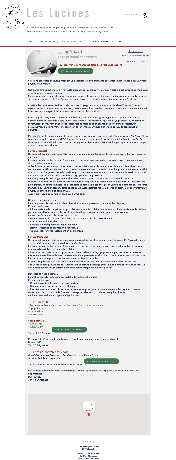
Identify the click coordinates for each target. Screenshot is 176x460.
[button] (96, 40)
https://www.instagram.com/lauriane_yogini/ (135, 55)
